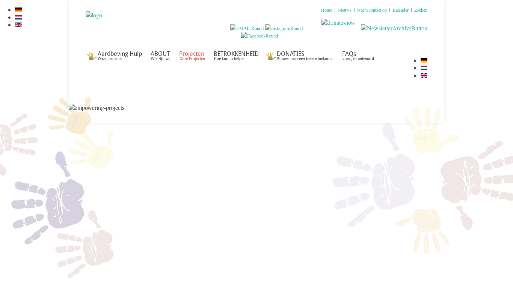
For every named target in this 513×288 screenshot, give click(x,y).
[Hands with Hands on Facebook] (259, 35)
